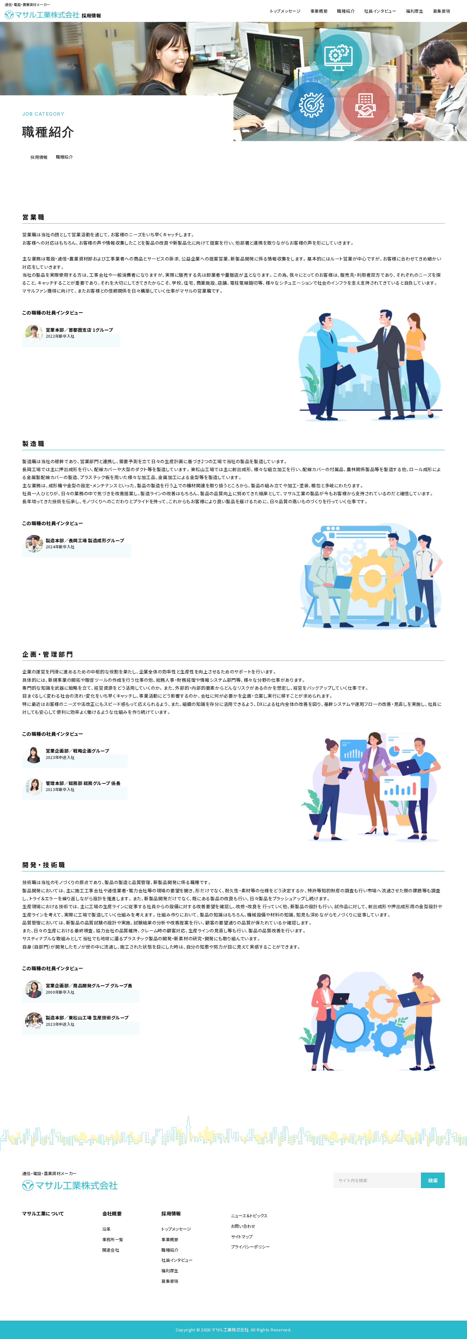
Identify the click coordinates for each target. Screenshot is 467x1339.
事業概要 (319, 11)
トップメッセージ (285, 11)
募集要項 (441, 11)
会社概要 (112, 1213)
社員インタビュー (380, 11)
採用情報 (171, 1213)
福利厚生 (414, 11)
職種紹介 (346, 11)
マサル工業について (43, 1213)
